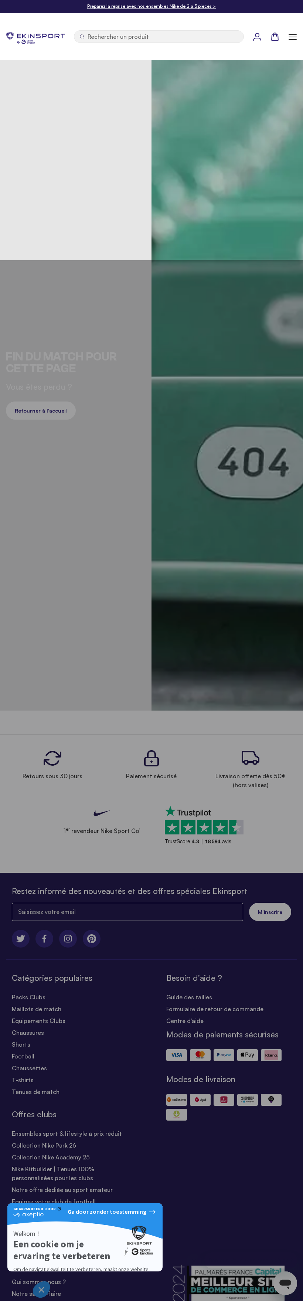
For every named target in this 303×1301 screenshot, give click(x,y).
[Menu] (292, 36)
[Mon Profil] (257, 36)
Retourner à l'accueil (41, 410)
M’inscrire (270, 912)
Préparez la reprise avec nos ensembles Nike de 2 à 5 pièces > (151, 6)
